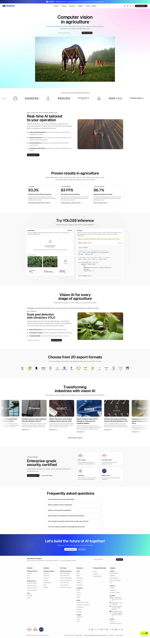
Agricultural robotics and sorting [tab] (77, 308)
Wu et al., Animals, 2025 (100, 202)
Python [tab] (79, 242)
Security (111, 635)
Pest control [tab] (31, 308)
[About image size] (65, 270)
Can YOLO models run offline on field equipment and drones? (66, 527)
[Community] (98, 629)
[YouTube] (101, 629)
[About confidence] (35, 270)
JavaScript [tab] (84, 242)
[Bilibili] (113, 629)
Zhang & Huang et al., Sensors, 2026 (70, 202)
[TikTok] (110, 629)
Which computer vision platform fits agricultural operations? (66, 516)
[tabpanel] (99, 261)
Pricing (88, 6)
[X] (95, 629)
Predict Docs (36, 234)
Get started (82, 549)
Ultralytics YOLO (31, 581)
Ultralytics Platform (32, 571)
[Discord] (122, 629)
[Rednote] (107, 629)
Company (80, 6)
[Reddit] (119, 629)
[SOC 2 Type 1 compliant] (35, 629)
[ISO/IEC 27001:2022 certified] (29, 629)
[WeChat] (104, 629)
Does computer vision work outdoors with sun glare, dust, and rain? (68, 521)
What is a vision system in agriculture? (59, 510)
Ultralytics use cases (65, 571)
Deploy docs (80, 235)
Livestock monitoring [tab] (62, 308)
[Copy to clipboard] (121, 247)
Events (78, 600)
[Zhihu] (116, 629)
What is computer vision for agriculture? (60, 505)
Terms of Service (69, 635)
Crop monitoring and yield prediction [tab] (45, 308)
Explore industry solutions (75, 437)
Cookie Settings (119, 635)
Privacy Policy (78, 635)
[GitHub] (89, 629)
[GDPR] (41, 629)
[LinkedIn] (92, 629)
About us (112, 571)
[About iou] (47, 270)
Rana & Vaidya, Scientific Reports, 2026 (38, 202)
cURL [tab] (89, 242)
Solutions (63, 6)
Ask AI (143, 633)
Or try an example (32, 255)
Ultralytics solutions (48, 571)
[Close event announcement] (2, 2)
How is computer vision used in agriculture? (61, 499)
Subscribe (119, 559)
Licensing (93, 6)
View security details (47, 475)
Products (56, 6)
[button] (50, 244)
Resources (72, 6)
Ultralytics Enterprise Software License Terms (96, 635)
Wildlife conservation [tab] (93, 308)
